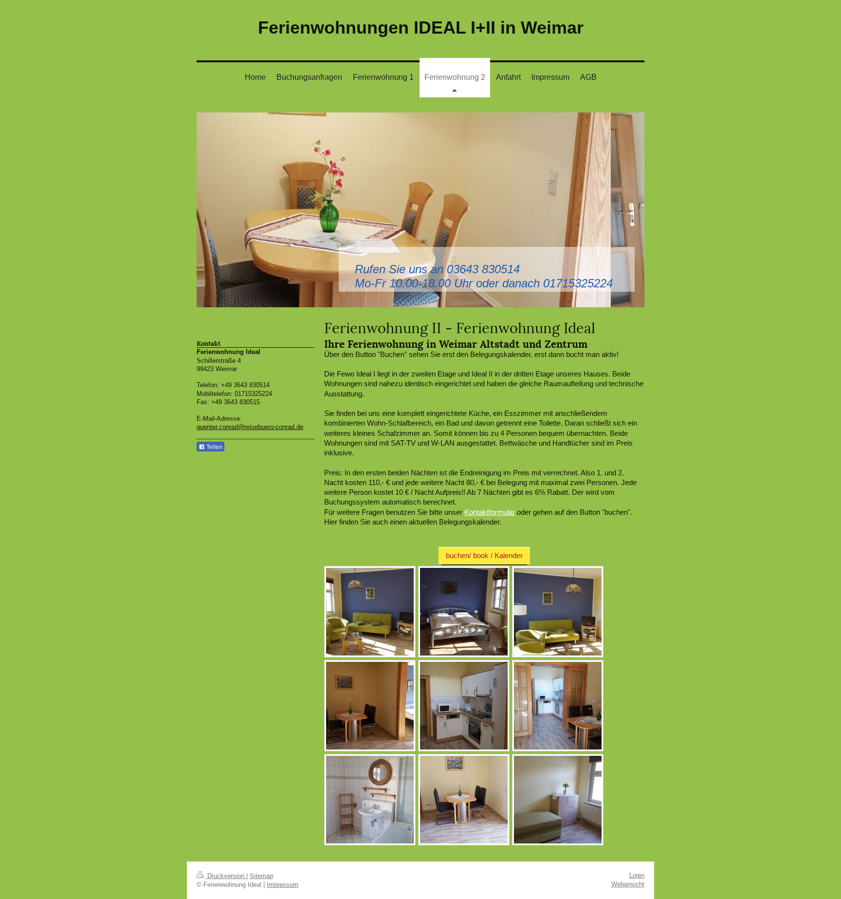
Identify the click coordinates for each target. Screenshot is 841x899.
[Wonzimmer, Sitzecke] (370, 611)
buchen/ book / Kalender (484, 555)
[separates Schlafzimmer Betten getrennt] (557, 799)
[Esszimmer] (370, 705)
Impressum (282, 884)
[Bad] (370, 799)
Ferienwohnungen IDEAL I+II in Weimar (421, 27)
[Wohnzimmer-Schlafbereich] (464, 611)
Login (636, 875)
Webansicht (627, 884)
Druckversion (225, 876)
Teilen (213, 447)
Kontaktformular (489, 512)
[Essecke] (464, 799)
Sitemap (261, 876)
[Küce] (464, 705)
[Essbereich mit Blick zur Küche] (557, 705)
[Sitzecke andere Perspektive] (557, 611)
